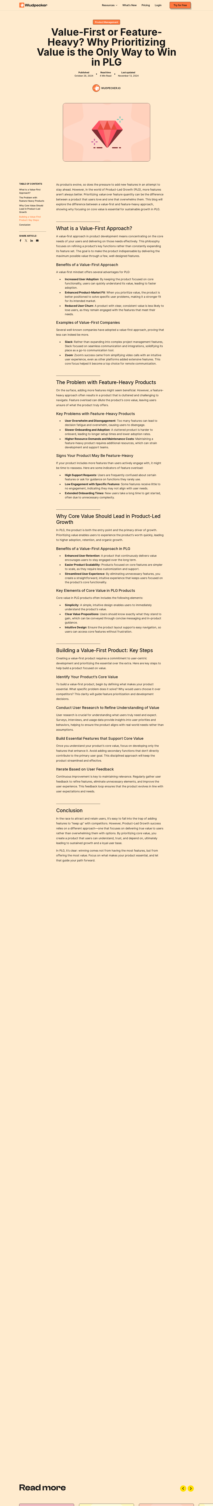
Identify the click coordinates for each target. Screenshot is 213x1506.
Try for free (180, 5)
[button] (109, 5)
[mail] (37, 240)
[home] (38, 5)
